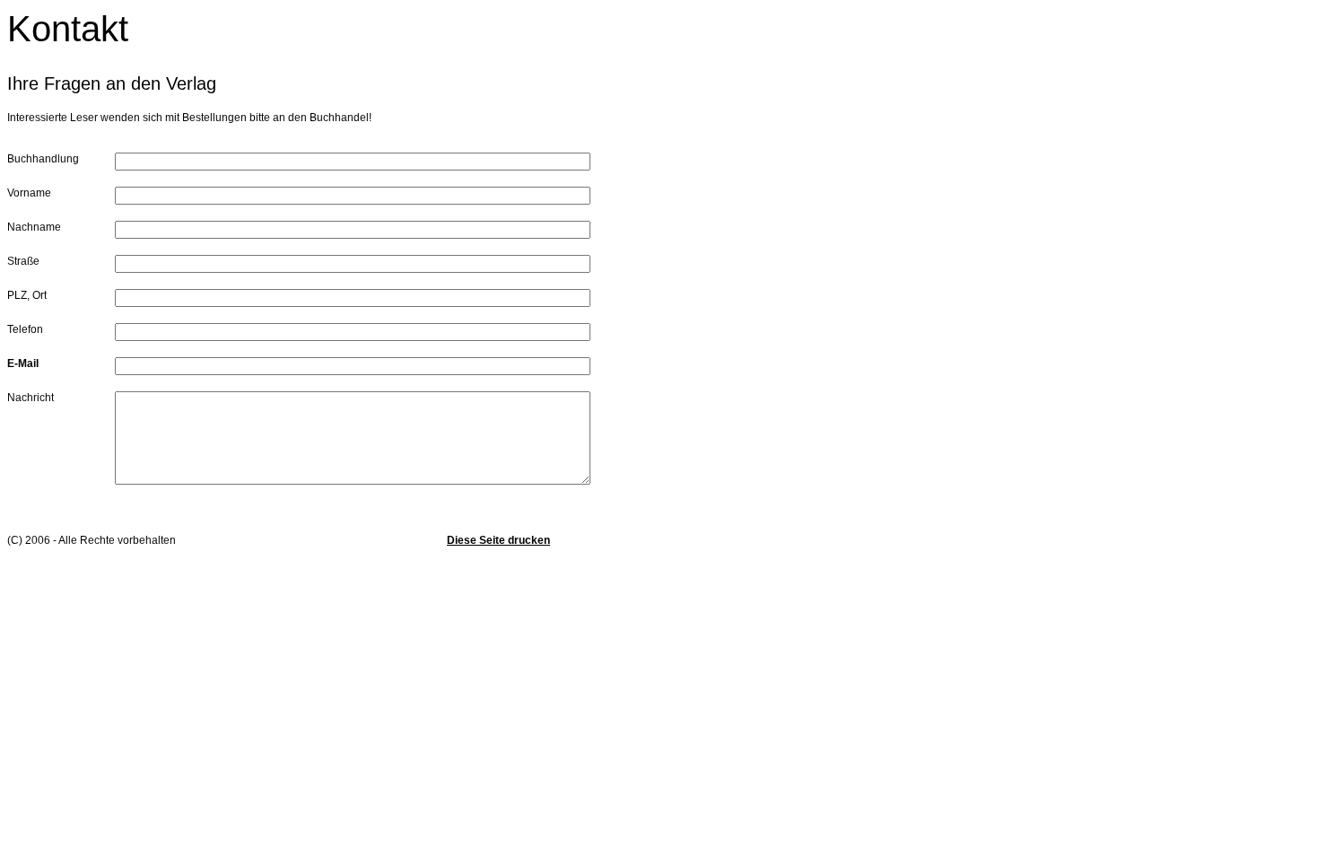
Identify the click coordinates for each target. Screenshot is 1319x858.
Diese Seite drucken (498, 540)
